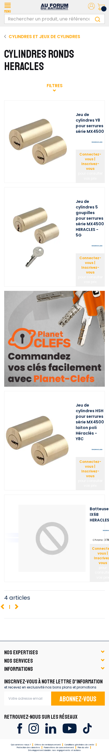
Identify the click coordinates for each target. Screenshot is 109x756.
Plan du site (83, 747)
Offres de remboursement (48, 744)
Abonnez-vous (78, 699)
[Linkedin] (50, 728)
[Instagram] (34, 728)
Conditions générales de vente (79, 744)
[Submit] (98, 19)
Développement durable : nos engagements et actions (54, 750)
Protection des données (28, 747)
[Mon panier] (101, 7)
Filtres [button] (55, 86)
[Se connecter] (91, 7)
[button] (7, 7)
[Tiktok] (87, 728)
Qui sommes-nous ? (21, 744)
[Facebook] (19, 728)
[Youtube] (69, 728)
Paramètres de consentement (59, 747)
